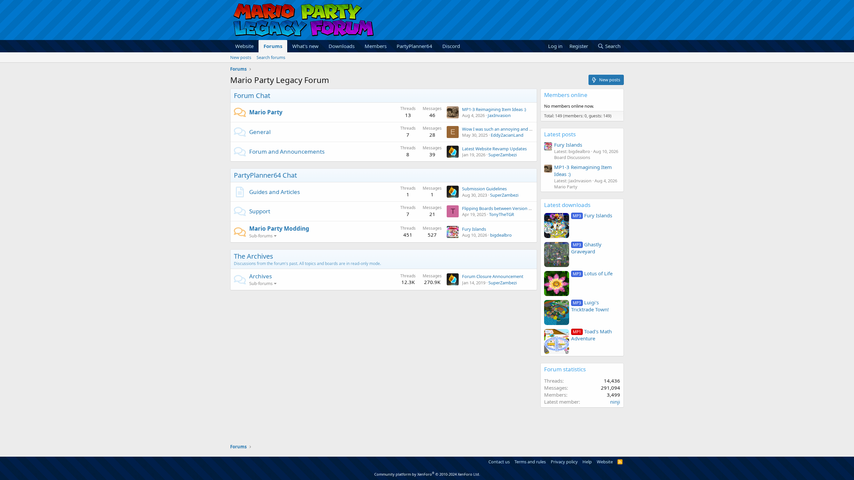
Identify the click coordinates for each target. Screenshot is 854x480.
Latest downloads (567, 205)
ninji (615, 401)
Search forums (271, 57)
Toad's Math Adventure (591, 335)
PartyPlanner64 (414, 46)
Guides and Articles (274, 192)
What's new (305, 46)
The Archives (253, 256)
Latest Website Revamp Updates (494, 149)
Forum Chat (252, 95)
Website (244, 46)
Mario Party (266, 112)
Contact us (499, 462)
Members (376, 46)
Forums (273, 46)
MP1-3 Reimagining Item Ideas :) (494, 109)
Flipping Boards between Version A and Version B (510, 208)
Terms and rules (530, 462)
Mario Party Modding (279, 228)
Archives (260, 276)
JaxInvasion (499, 115)
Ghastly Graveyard (586, 248)
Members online (565, 95)
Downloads (342, 46)
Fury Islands (474, 229)
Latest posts (560, 134)
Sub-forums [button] (261, 236)
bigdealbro (501, 235)
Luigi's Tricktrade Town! (590, 306)
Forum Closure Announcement (492, 276)
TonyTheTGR (501, 214)
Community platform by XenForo (427, 474)
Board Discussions (572, 157)
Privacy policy (564, 462)
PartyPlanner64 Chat (265, 175)
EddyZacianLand (507, 135)
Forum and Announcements (287, 151)
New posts (240, 57)
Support (259, 211)
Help (587, 462)
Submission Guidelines (484, 189)
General (260, 132)
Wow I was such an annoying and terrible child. (508, 129)
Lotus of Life (592, 273)
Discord (451, 46)
